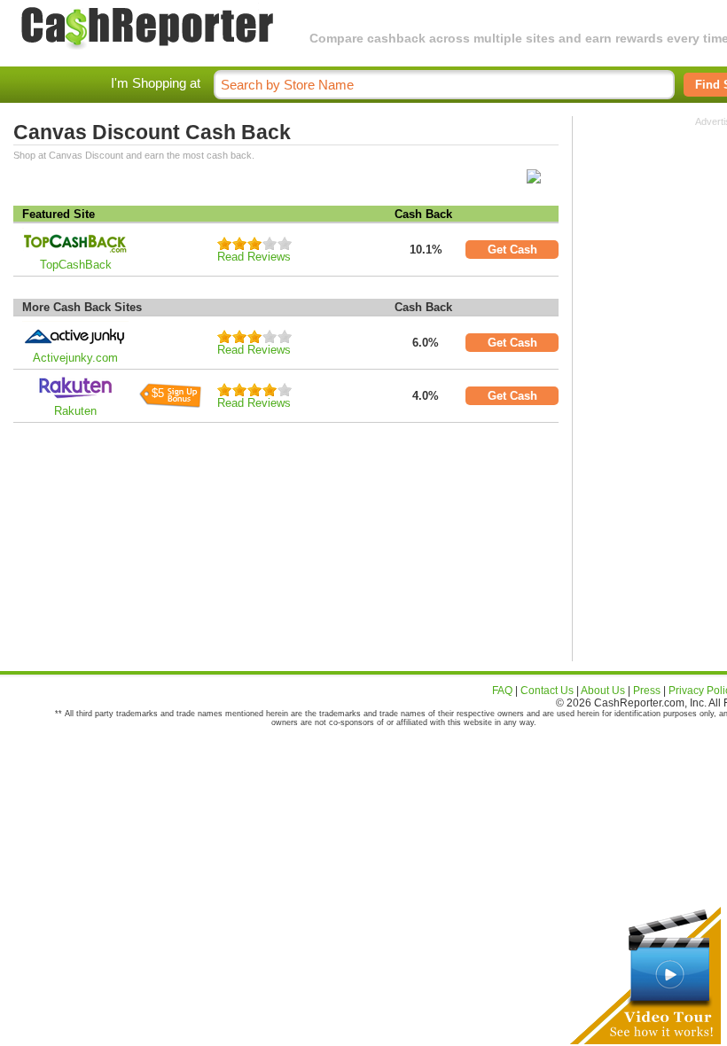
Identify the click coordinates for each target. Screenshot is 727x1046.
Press (647, 690)
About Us (603, 690)
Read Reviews (254, 256)
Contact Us (547, 690)
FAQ (502, 690)
